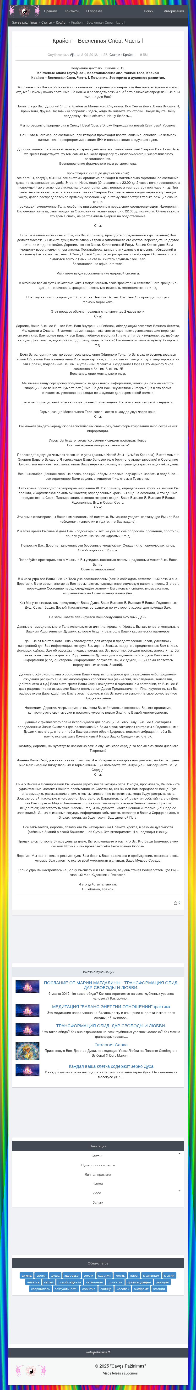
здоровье (71, 1275)
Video (97, 1192)
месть (120, 1275)
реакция (162, 1281)
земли (88, 1275)
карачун (104, 1275)
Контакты (72, 10)
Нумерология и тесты (98, 1165)
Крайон (61, 22)
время (41, 1275)
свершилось (40, 1288)
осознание (94, 1281)
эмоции (159, 1288)
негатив (33, 1281)
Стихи (98, 1183)
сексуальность (66, 1288)
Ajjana (74, 54)
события (88, 1288)
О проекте (94, 10)
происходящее (139, 1281)
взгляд (27, 1275)
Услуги (98, 1202)
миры (134, 1275)
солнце (106, 1288)
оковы (49, 1281)
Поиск (148, 10)
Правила (51, 10)
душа (55, 1275)
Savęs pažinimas (25, 22)
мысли (169, 1275)
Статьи (46, 22)
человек (123, 1288)
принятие (115, 1281)
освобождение (70, 1281)
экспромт (141, 1288)
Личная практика (98, 1174)
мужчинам (151, 1275)
